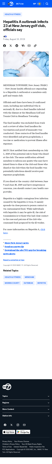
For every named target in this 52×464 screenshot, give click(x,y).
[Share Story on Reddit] (17, 45)
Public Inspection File (37, 447)
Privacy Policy (7, 441)
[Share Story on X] (10, 45)
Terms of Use (7, 447)
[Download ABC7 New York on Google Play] (23, 432)
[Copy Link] (35, 45)
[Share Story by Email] (29, 45)
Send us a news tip (14, 246)
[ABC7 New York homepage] (10, 4)
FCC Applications (8, 449)
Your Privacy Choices (21, 441)
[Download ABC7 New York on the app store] (8, 432)
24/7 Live (20, 4)
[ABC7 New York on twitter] (11, 425)
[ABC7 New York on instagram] (18, 425)
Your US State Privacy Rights (32, 444)
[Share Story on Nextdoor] (23, 45)
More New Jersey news (17, 242)
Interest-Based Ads (20, 447)
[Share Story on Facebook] (4, 45)
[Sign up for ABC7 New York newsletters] (24, 425)
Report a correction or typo (13, 260)
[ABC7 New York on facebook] (5, 425)
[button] (4, 3)
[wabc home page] (6, 387)
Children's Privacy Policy (11, 444)
